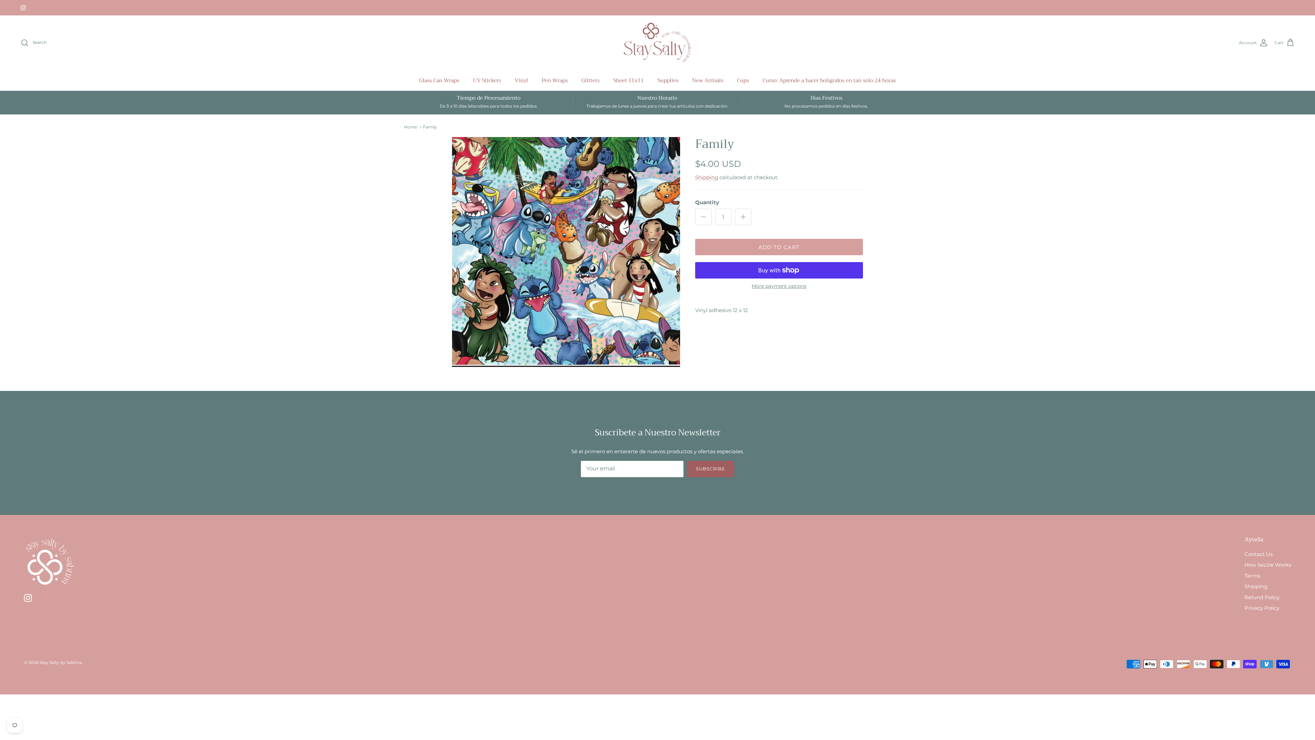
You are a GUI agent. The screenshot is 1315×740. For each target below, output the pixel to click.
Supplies (668, 80)
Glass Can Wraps (439, 80)
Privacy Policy (1261, 608)
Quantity (707, 202)
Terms (1252, 575)
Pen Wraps (555, 80)
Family (430, 127)
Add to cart (779, 247)
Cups (743, 80)
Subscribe (710, 468)
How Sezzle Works (1267, 565)
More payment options (779, 286)
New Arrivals (707, 80)
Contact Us (1258, 554)
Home (410, 127)
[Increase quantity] (743, 217)
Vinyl (521, 80)
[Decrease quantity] (703, 217)
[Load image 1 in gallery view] (566, 252)
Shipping (706, 177)
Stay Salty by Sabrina (60, 662)
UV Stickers (487, 80)
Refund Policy (1262, 597)
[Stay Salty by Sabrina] (657, 42)
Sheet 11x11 (628, 80)
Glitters (590, 80)
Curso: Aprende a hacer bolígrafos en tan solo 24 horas (829, 80)
